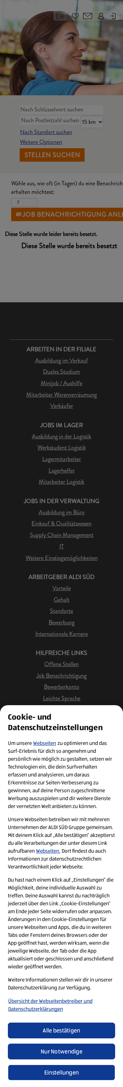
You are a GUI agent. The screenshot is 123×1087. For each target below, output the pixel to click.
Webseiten (44, 743)
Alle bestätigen (61, 1030)
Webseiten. (48, 851)
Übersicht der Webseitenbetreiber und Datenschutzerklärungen (50, 1005)
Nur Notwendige (61, 1051)
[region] (61, 896)
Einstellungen (61, 1072)
